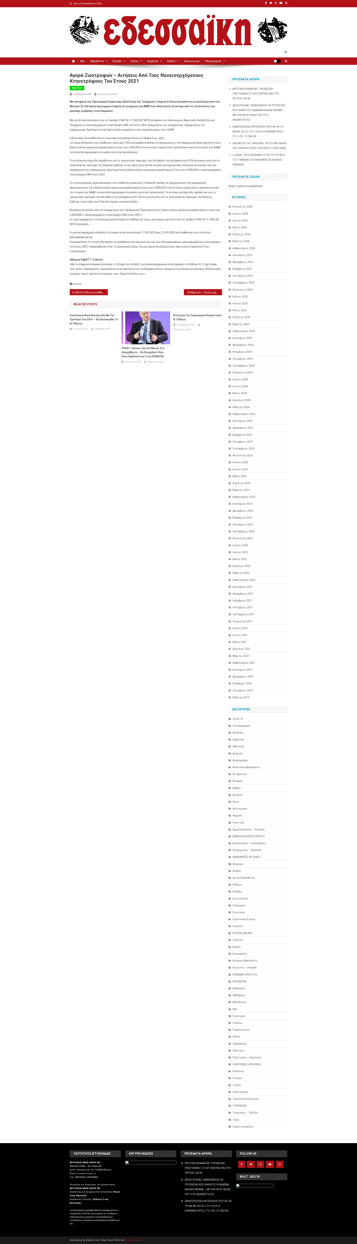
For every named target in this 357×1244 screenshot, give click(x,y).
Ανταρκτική (240, 774)
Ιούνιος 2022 (240, 552)
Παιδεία (237, 1022)
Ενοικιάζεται (240, 898)
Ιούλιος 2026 (240, 213)
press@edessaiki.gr (86, 1173)
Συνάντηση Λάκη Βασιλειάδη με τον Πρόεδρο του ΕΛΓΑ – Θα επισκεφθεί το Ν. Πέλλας (94, 319)
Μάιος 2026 (240, 227)
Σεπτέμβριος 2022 (244, 531)
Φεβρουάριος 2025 (244, 331)
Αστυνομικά (240, 808)
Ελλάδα (116, 61)
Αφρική (237, 815)
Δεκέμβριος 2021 (243, 593)
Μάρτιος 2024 (241, 407)
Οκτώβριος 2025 (243, 275)
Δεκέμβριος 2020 (243, 676)
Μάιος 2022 (240, 559)
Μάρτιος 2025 (241, 324)
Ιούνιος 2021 (240, 635)
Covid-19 (238, 718)
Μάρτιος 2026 (241, 241)
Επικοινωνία (191, 61)
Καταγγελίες (240, 953)
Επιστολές (239, 912)
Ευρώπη (237, 926)
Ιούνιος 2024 (240, 386)
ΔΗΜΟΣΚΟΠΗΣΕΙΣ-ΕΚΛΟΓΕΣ (249, 836)
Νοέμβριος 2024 (242, 351)
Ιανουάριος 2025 (242, 338)
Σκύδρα (237, 1078)
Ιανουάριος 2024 (242, 420)
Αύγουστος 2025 (243, 289)
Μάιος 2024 (240, 393)
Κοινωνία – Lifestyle (245, 967)
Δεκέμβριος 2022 (243, 510)
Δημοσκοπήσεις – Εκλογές (249, 829)
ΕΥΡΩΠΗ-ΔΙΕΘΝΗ (242, 933)
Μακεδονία (97, 61)
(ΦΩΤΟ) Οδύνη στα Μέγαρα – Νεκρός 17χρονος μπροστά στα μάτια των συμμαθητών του (91, 292)
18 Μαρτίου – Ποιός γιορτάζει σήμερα (204, 292)
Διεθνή (171, 61)
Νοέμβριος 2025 (242, 268)
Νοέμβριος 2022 (242, 517)
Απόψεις (238, 780)
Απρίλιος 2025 (241, 317)
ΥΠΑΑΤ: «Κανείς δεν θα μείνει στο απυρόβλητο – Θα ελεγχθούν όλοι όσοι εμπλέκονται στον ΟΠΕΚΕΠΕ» (143, 352)
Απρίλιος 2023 (241, 483)
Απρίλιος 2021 (241, 648)
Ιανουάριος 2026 (242, 255)
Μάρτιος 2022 (241, 572)
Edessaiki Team (102, 329)
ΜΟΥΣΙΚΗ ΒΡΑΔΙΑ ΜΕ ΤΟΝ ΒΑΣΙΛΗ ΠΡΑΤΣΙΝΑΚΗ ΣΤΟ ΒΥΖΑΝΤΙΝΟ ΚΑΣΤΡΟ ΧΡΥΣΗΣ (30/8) (256, 93)
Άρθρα (236, 788)
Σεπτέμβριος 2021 (244, 614)
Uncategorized (241, 725)
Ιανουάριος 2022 (242, 586)
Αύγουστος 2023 (243, 455)
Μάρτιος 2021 (241, 655)
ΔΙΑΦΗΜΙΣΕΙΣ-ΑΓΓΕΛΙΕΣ (246, 856)
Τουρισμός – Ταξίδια (245, 1112)
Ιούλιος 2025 (240, 296)
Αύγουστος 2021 (243, 621)
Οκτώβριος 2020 (243, 690)
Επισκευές (239, 905)
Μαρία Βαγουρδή (107, 94)
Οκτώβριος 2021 (243, 607)
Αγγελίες (152, 61)
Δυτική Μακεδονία (244, 877)
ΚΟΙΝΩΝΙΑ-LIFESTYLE (245, 974)
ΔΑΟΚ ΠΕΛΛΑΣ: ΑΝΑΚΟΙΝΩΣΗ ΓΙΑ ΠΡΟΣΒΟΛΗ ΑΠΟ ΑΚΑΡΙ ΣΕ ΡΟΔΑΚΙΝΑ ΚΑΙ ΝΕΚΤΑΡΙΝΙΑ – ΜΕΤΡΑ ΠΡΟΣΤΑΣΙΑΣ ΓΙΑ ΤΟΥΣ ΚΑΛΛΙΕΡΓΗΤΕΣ (259, 112)
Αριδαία (237, 794)
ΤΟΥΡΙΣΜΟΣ (240, 1105)
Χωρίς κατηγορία (243, 1126)
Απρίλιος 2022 (241, 565)
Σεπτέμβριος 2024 (244, 365)
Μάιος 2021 (240, 641)
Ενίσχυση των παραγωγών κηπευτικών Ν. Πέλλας (197, 317)
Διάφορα (238, 864)
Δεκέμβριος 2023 (243, 427)
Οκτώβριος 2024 (243, 358)
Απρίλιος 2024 (241, 400)
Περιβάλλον (240, 1043)
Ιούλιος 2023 (240, 462)
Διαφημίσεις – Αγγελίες (247, 850)
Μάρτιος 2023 (241, 489)
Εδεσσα (237, 884)
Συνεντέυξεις (241, 1092)
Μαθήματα (239, 995)
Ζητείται (238, 940)
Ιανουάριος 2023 (242, 503)
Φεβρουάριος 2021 (244, 662)
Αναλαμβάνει (240, 760)
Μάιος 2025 (240, 310)
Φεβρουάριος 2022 (244, 579)
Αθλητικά (238, 746)
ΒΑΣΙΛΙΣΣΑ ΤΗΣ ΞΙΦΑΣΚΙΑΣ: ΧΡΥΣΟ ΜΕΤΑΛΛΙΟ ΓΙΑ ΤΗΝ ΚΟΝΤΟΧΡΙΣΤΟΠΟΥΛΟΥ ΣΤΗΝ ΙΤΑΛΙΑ (260, 146)
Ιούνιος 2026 (240, 220)
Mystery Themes (133, 1240)
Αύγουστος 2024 (243, 372)
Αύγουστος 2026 (243, 206)
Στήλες (134, 61)
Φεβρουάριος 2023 (244, 496)
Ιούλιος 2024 (240, 379)
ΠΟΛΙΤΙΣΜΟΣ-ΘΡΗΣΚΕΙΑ (247, 1064)
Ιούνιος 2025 (240, 303)
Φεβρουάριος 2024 (244, 413)
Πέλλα (236, 1036)
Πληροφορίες (213, 61)
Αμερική (238, 753)
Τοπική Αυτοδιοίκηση (246, 1098)
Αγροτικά (77, 88)
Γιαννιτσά (238, 822)
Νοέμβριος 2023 (242, 434)
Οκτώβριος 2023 (243, 441)
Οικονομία (239, 1016)
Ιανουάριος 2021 (242, 669)
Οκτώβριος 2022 (243, 524)
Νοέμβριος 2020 (242, 683)
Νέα (82, 61)
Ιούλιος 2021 (240, 628)
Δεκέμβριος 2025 (243, 262)
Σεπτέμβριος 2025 (244, 282)
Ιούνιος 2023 (240, 469)
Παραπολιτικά (241, 1029)
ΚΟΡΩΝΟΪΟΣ (240, 981)
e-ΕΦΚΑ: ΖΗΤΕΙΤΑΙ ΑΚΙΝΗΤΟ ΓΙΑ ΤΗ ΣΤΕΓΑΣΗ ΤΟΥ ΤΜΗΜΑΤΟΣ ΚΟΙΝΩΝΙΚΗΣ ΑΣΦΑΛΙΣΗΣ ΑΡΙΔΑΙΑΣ (259, 159)
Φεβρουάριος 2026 (244, 248)
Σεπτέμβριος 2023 (244, 448)
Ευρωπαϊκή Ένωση (244, 919)
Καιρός (237, 946)
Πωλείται (238, 1071)
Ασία (236, 801)
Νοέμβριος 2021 (242, 600)
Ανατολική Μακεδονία (246, 767)
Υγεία (236, 1119)
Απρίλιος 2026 (241, 234)
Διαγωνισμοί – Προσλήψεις (249, 843)
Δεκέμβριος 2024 (243, 344)
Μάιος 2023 (240, 476)
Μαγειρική (239, 988)
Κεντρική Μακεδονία (245, 960)
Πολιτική (238, 1050)
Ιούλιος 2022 (240, 545)
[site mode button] (277, 61)
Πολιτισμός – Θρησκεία (247, 1057)
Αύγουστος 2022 (243, 538)
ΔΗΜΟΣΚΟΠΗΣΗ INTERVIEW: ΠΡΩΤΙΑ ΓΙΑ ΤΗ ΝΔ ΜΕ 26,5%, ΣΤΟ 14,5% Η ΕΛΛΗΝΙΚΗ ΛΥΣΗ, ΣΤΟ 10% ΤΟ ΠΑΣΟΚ (258, 131)
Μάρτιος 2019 (241, 697)
